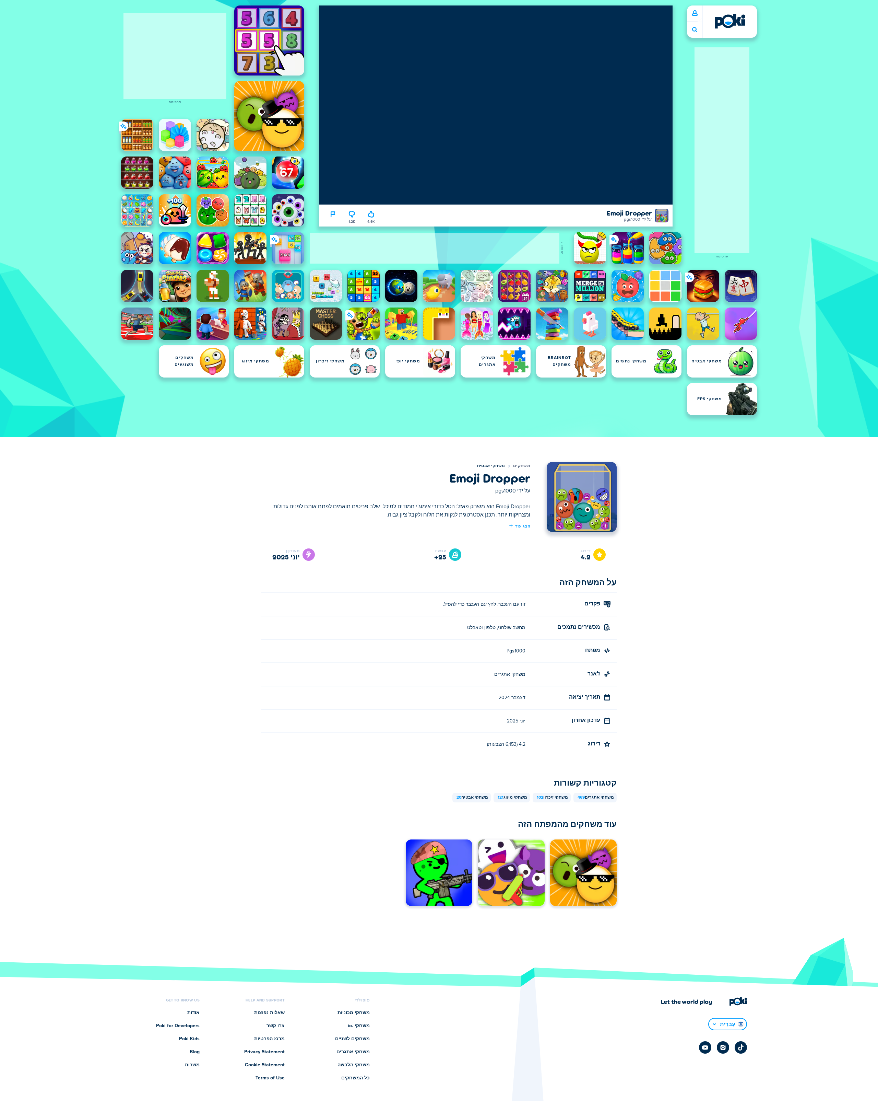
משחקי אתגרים (596, 798)
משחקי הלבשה (353, 1065)
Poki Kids (189, 1038)
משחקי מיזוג (512, 798)
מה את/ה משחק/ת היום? (694, 30)
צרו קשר (275, 1025)
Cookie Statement (265, 1065)
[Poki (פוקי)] (730, 21)
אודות (193, 1012)
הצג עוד (522, 525)
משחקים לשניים (352, 1038)
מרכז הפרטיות (269, 1038)
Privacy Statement (264, 1052)
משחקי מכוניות (353, 1012)
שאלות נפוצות (269, 1012)
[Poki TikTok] (741, 1047)
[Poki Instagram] (723, 1047)
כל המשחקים (355, 1078)
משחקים (521, 466)
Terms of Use (270, 1078)
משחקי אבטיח (491, 466)
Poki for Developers (178, 1025)
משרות (192, 1065)
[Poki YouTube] (705, 1047)
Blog (195, 1052)
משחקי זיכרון (552, 798)
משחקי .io (359, 1025)
